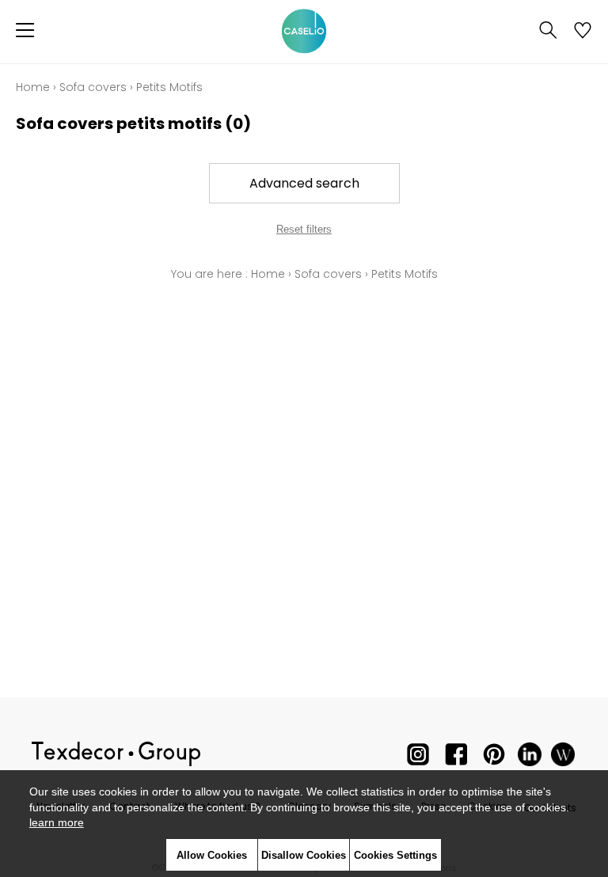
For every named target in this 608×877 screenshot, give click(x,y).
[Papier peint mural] (563, 758)
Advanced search (304, 183)
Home (33, 87)
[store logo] (304, 31)
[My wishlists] (582, 31)
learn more (56, 822)
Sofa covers (93, 87)
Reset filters (304, 229)
